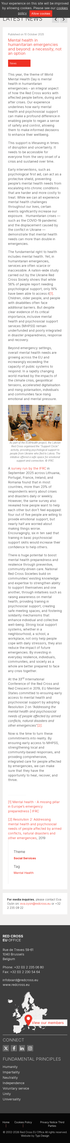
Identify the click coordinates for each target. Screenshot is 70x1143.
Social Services (25, 858)
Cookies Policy (23, 1122)
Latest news (22, 18)
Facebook (14, 1048)
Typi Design (42, 1135)
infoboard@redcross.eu (20, 980)
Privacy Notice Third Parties (52, 1124)
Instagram (30, 1048)
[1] (51, 293)
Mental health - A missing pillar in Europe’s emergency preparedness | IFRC (34, 806)
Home (6, 1122)
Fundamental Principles (32, 1059)
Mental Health (24, 873)
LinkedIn (22, 1048)
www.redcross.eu (16, 985)
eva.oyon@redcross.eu (35, 903)
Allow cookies (40, 13)
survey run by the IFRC (28, 468)
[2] (39, 725)
